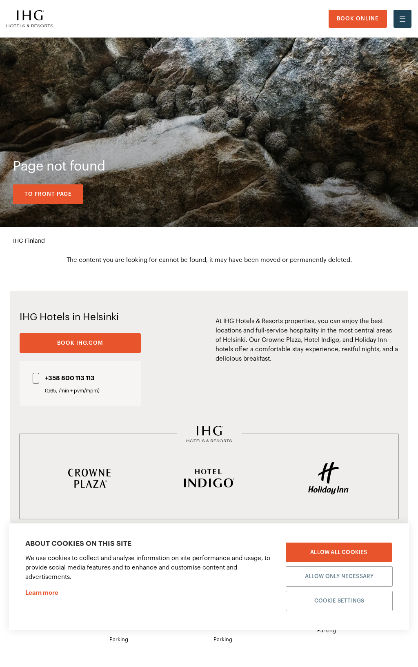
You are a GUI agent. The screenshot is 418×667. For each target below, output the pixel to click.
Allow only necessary (339, 576)
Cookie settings (339, 600)
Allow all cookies (338, 552)
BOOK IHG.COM (80, 343)
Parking (118, 639)
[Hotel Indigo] (209, 479)
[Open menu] (402, 19)
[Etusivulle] (30, 18)
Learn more (41, 593)
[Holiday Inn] (328, 479)
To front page (48, 194)
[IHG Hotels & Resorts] (209, 435)
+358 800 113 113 (70, 378)
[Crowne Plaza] (89, 479)
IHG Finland (29, 241)
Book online (358, 18)
